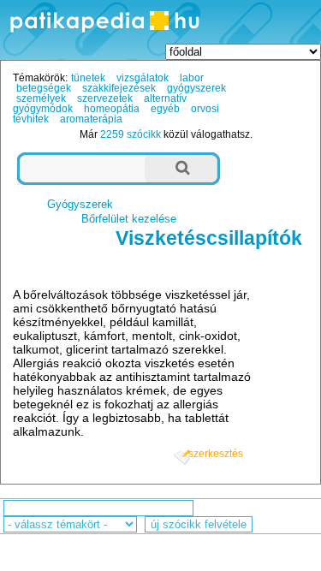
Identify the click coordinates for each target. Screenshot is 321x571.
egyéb (165, 109)
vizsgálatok (142, 78)
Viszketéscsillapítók (209, 238)
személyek (41, 98)
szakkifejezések (119, 88)
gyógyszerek (196, 88)
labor (192, 78)
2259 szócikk (130, 134)
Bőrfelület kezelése (128, 218)
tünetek (88, 78)
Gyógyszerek (80, 204)
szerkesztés (215, 454)
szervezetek (105, 98)
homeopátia (112, 109)
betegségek (43, 88)
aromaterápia (91, 119)
